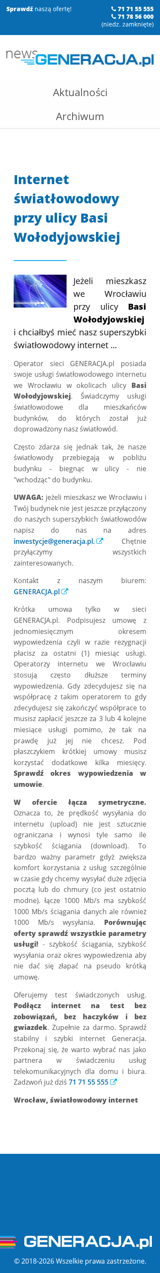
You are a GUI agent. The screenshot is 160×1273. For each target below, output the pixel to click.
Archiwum (80, 116)
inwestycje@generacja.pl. (54, 541)
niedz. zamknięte (127, 24)
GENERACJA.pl (37, 591)
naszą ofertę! (39, 9)
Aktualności (80, 92)
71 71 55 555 (88, 1082)
